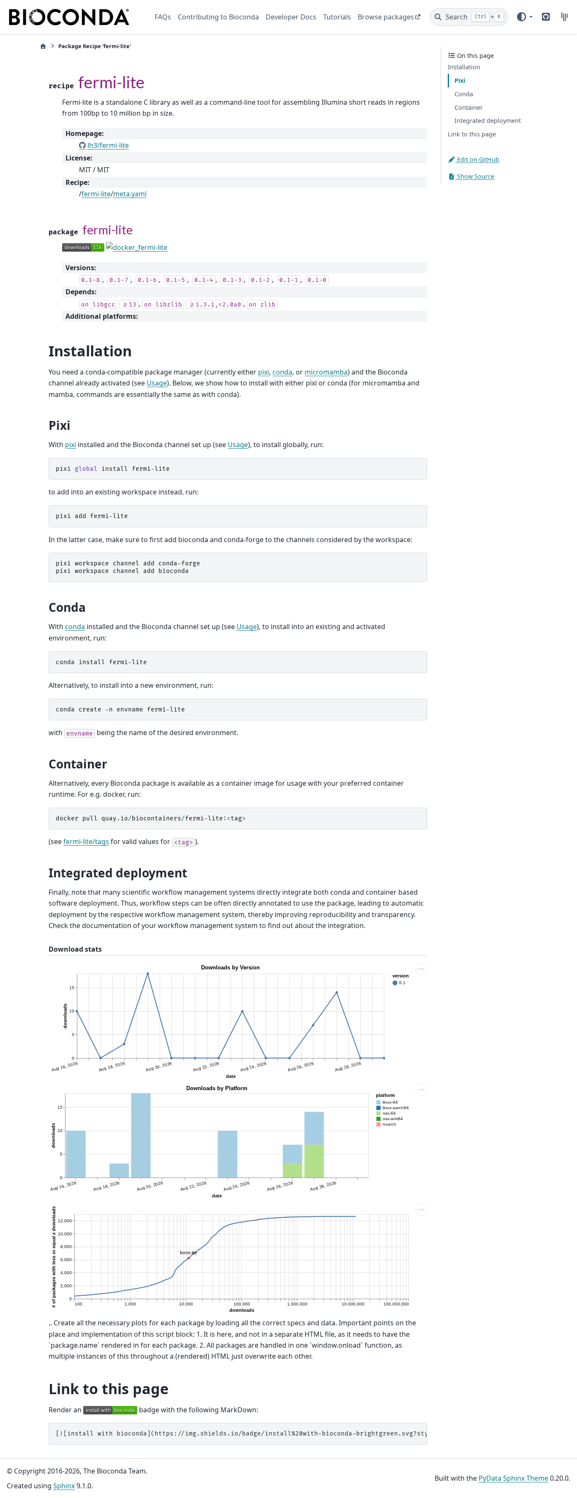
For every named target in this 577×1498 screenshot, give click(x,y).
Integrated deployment (488, 121)
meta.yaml (130, 193)
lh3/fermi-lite (108, 145)
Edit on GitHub (477, 159)
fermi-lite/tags (86, 841)
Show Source (474, 176)
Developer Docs (291, 17)
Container (469, 107)
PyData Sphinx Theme (513, 1478)
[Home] (43, 46)
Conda (464, 94)
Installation (464, 67)
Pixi (460, 81)
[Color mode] (524, 17)
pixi (263, 372)
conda (282, 372)
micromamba (326, 372)
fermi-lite (96, 193)
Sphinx (64, 1485)
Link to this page (472, 134)
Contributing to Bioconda (218, 17)
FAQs (163, 17)
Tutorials (337, 17)
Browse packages (386, 17)
